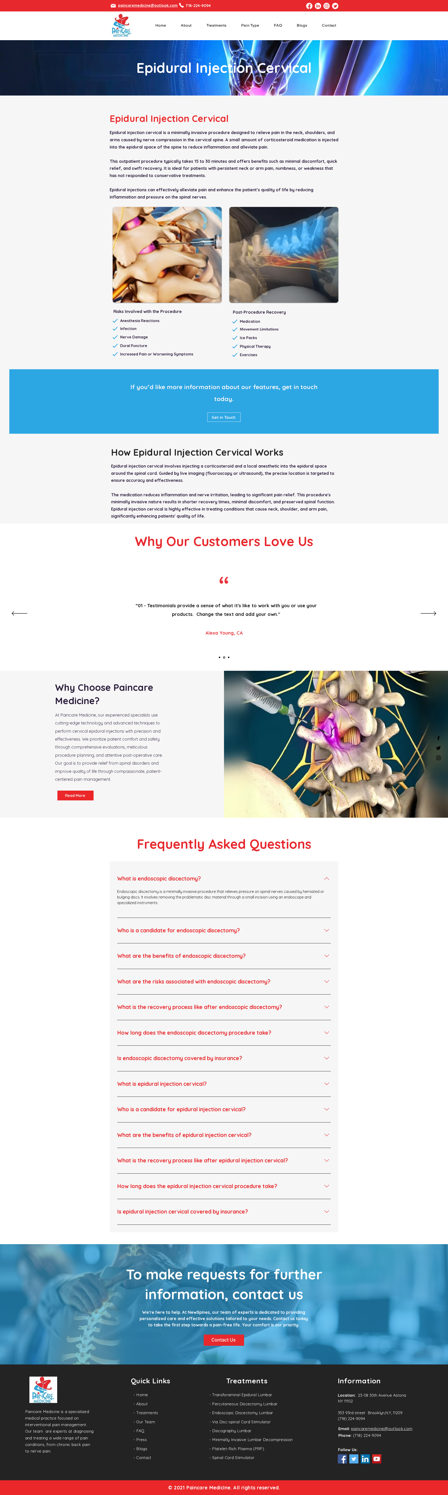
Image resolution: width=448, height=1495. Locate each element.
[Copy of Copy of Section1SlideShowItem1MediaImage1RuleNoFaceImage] (228, 657)
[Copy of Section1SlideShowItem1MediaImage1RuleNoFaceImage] (224, 657)
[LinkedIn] (365, 1458)
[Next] (428, 613)
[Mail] (113, 5)
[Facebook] (438, 738)
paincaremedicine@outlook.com (382, 1428)
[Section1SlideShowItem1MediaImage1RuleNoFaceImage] (219, 657)
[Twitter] (438, 748)
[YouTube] (376, 1458)
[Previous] (19, 613)
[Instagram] (438, 758)
